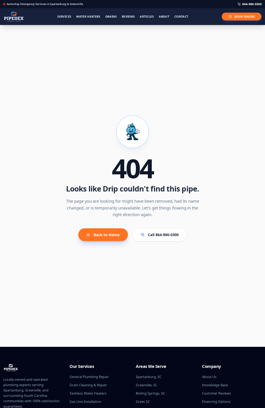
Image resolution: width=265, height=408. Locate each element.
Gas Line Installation (85, 401)
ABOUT (164, 16)
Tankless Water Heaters (88, 393)
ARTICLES (147, 16)
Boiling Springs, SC (150, 393)
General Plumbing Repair (89, 376)
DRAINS (111, 16)
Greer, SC (143, 401)
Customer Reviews (216, 393)
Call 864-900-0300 (163, 234)
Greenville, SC (146, 385)
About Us (209, 376)
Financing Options (216, 401)
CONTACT (181, 16)
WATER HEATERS (88, 16)
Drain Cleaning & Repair (88, 385)
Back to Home (107, 234)
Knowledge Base (215, 385)
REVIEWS (128, 16)
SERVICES (64, 16)
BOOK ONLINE (245, 16)
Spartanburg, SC (148, 376)
